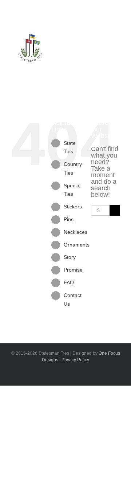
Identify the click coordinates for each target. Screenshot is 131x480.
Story (70, 257)
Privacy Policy (75, 359)
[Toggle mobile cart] (85, 56)
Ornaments (77, 245)
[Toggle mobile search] (99, 56)
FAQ (69, 282)
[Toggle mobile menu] (112, 56)
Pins (69, 219)
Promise (73, 270)
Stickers (73, 207)
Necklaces (75, 232)
